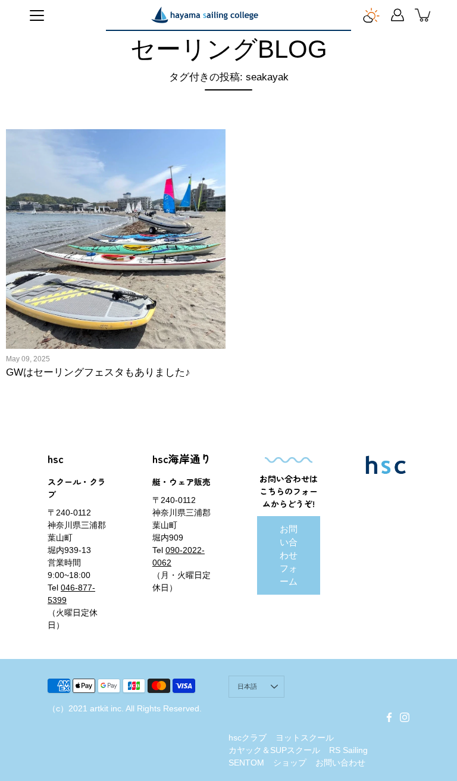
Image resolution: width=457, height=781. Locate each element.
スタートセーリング (115, 255)
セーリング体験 (123, 293)
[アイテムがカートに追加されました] (423, 14)
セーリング (186, 255)
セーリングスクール (130, 274)
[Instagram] (404, 717)
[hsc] (204, 15)
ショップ (289, 762)
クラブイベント (44, 236)
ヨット (178, 293)
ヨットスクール (107, 312)
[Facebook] (389, 717)
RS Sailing (348, 750)
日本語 (247, 686)
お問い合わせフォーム (289, 555)
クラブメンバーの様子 (126, 236)
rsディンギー (42, 217)
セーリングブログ (48, 293)
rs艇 (93, 217)
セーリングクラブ (48, 274)
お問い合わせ (340, 762)
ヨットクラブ (40, 312)
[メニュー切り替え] (37, 15)
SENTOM (246, 762)
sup (186, 217)
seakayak (140, 217)
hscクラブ (247, 737)
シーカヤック (40, 255)
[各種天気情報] (371, 14)
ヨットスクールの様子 (56, 331)
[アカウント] (397, 14)
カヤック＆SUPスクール (274, 750)
